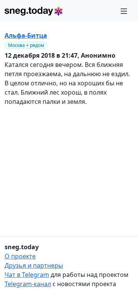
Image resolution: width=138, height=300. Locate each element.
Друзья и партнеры (34, 265)
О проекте (20, 256)
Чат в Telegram (27, 274)
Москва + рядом (26, 45)
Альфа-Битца (26, 35)
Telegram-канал (28, 284)
